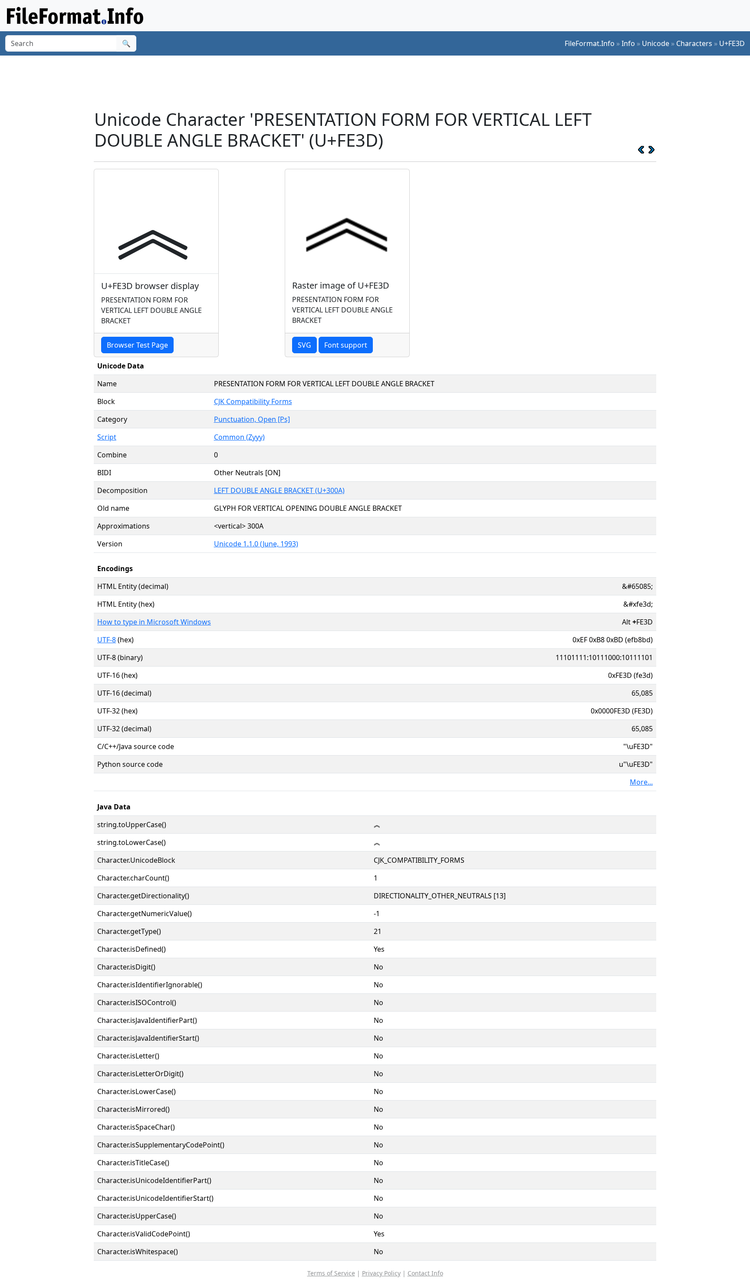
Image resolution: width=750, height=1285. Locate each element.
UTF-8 (106, 639)
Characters (694, 43)
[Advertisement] (380, 82)
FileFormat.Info (590, 43)
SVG (304, 345)
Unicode (655, 43)
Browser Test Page (137, 345)
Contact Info (425, 1273)
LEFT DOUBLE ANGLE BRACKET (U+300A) (279, 490)
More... (641, 782)
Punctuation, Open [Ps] (252, 419)
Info (628, 43)
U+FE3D (732, 43)
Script (106, 437)
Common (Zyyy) (239, 437)
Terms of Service (331, 1273)
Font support (345, 345)
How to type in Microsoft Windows (154, 622)
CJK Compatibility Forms (253, 401)
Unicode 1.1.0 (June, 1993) (256, 544)
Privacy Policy (381, 1273)
